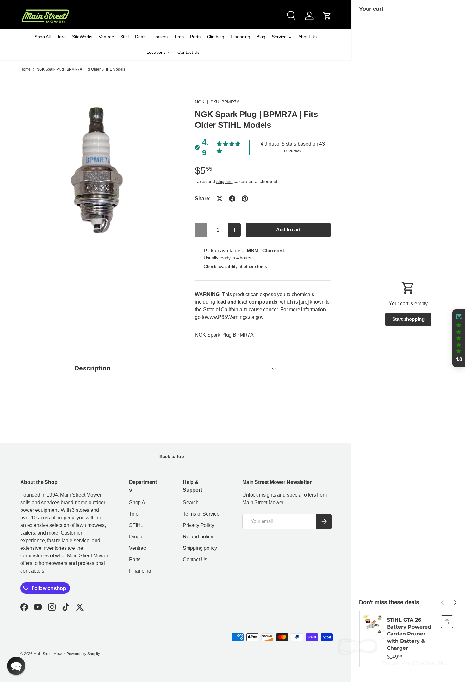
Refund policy (198, 536)
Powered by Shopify (83, 654)
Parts (134, 559)
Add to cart (288, 229)
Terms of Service (201, 514)
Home (25, 69)
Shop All (138, 502)
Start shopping (408, 319)
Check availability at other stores (235, 266)
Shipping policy (200, 548)
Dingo (135, 536)
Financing (140, 571)
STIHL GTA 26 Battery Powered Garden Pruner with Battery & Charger (409, 634)
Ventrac (137, 548)
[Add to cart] (447, 621)
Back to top (172, 456)
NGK (199, 101)
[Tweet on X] (219, 198)
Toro (134, 514)
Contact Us (195, 559)
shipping (224, 181)
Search (191, 502)
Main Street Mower (49, 654)
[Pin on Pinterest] (245, 198)
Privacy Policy (198, 525)
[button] (327, 16)
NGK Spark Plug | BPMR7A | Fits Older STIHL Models (80, 69)
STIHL (136, 525)
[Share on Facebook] (232, 198)
